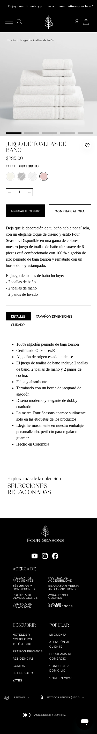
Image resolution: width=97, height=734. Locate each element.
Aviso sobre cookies (58, 596)
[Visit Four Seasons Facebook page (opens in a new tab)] (55, 556)
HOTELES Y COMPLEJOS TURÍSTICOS (22, 639)
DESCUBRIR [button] (24, 625)
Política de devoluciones (25, 596)
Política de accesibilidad (60, 579)
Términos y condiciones (24, 587)
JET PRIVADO (23, 673)
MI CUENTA (58, 634)
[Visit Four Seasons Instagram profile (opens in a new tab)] (45, 556)
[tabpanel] (48, 395)
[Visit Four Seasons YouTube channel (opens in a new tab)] (34, 556)
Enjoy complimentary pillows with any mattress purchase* (50, 6)
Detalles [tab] (18, 316)
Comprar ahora (70, 211)
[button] (87, 145)
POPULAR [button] (59, 625)
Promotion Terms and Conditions (63, 587)
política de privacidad (22, 605)
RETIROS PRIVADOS (28, 651)
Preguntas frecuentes (23, 579)
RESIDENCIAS (23, 658)
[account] (77, 22)
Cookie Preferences (60, 605)
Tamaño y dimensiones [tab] (54, 316)
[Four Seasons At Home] (48, 22)
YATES (18, 680)
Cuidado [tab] (18, 325)
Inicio (12, 40)
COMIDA (19, 666)
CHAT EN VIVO (60, 678)
